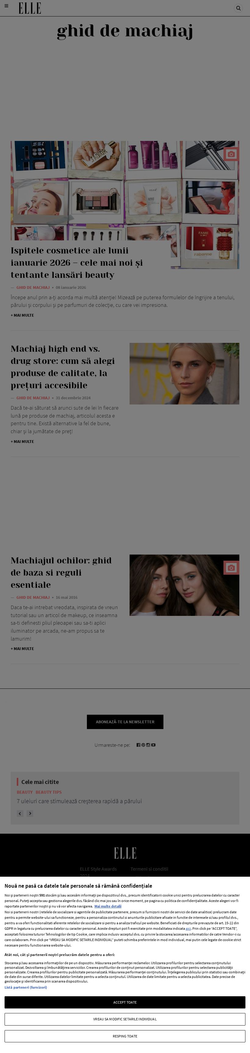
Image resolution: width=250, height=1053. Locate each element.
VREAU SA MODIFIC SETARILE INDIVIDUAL (124, 1019)
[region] (125, 965)
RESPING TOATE (125, 1036)
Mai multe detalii (108, 906)
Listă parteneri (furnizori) (26, 987)
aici (188, 928)
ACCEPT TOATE (125, 1002)
